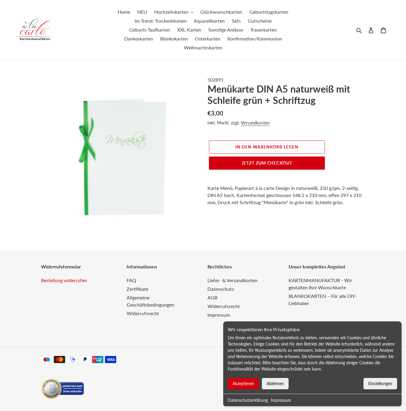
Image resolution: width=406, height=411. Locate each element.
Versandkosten (255, 122)
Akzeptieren (243, 383)
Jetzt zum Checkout (267, 162)
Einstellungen (380, 383)
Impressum (281, 400)
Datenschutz (220, 289)
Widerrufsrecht (143, 313)
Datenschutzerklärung (248, 400)
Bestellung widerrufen (64, 280)
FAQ (131, 280)
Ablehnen (275, 383)
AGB (212, 297)
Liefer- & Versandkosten (232, 280)
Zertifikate (137, 289)
